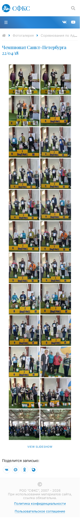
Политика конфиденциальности (40, 503)
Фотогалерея (23, 35)
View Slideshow (39, 446)
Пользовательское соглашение (40, 511)
